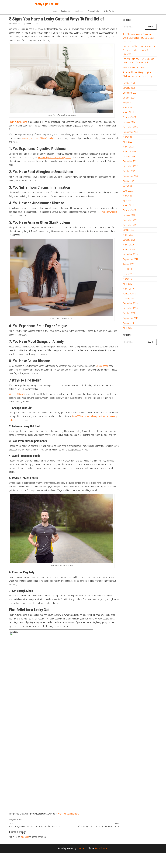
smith (28, 24)
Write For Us (109, 11)
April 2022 (127, 200)
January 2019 (129, 298)
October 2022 (129, 171)
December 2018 (130, 303)
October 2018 (129, 313)
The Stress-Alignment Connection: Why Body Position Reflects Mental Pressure (138, 38)
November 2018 (130, 308)
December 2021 (130, 220)
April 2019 (127, 283)
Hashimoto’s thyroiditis (107, 211)
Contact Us (65, 11)
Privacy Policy (94, 11)
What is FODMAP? (17, 394)
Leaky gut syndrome (18, 122)
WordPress (82, 848)
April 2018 (127, 327)
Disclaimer (78, 11)
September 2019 (130, 259)
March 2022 (128, 205)
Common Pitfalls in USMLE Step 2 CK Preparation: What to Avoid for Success (139, 50)
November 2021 (130, 225)
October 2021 (129, 229)
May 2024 (127, 107)
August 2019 (128, 264)
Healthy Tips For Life (45, 4)
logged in (25, 837)
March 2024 (128, 112)
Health (19, 820)
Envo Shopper (101, 848)
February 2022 (129, 210)
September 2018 (130, 318)
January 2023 (129, 156)
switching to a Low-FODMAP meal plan (39, 138)
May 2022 (127, 195)
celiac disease (101, 366)
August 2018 (128, 323)
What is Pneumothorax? (133, 67)
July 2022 (127, 185)
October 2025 (129, 83)
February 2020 (129, 249)
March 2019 (128, 288)
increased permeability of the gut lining (55, 157)
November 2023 (130, 127)
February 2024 (129, 117)
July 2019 (127, 269)
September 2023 (130, 132)
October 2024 (129, 97)
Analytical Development (68, 813)
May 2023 (127, 136)
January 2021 (129, 239)
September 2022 (130, 176)
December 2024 (130, 92)
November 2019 (130, 254)
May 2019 (127, 278)
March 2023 (128, 146)
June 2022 (128, 190)
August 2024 (128, 102)
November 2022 (130, 166)
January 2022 (129, 215)
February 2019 (129, 293)
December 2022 (130, 161)
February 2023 (129, 151)
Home (54, 11)
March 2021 (128, 234)
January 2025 (129, 87)
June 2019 (128, 274)
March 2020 (128, 244)
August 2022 (128, 181)
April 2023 (127, 141)
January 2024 (129, 122)
